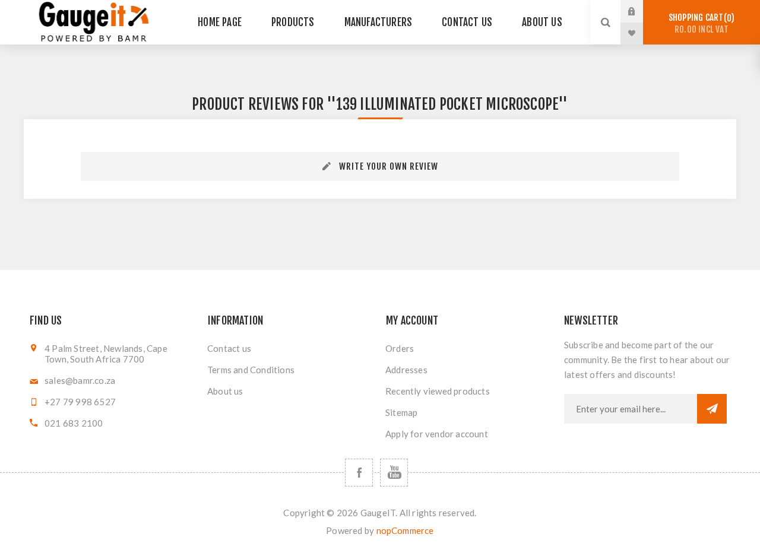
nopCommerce (405, 530)
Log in (640, 11)
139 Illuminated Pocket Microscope (447, 104)
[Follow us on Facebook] (359, 473)
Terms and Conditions (250, 369)
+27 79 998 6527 (80, 401)
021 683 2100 (74, 423)
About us (225, 391)
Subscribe (712, 409)
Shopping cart (700, 23)
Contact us (229, 348)
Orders (399, 348)
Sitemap (401, 412)
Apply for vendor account (436, 433)
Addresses (406, 369)
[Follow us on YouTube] (394, 473)
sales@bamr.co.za (80, 380)
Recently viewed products (437, 391)
